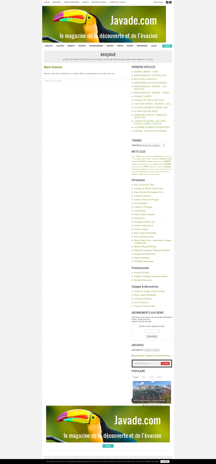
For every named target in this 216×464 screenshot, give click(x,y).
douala (155, 161)
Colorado (135, 161)
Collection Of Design (143, 207)
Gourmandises (96, 46)
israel (151, 164)
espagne (134, 164)
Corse (142, 161)
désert (168, 161)
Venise (146, 174)
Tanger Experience (142, 257)
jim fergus (161, 164)
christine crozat (166, 159)
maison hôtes (136, 167)
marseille (159, 167)
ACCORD (165, 461)
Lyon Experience (141, 302)
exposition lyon (143, 164)
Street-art (135, 174)
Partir (120, 46)
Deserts (71, 46)
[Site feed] (170, 2)
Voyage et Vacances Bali (144, 306)
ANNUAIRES (56, 2)
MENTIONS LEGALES (99, 2)
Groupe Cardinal (141, 229)
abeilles (133, 156)
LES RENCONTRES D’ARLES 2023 (151, 107)
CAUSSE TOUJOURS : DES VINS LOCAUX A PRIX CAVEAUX (149, 122)
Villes (153, 46)
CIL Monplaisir (140, 203)
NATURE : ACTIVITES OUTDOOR (150, 131)
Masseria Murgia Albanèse (145, 246)
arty (164, 156)
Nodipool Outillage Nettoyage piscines (150, 276)
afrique (138, 156)
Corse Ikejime (140, 210)
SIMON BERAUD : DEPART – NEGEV (152, 92)
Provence (169, 169)
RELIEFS (130, 46)
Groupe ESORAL (142, 272)
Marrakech (153, 167)
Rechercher (159, 2)
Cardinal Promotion (142, 196)
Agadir (143, 156)
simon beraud (160, 171)
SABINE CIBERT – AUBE (146, 71)
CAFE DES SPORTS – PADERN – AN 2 (152, 104)
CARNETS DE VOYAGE (117, 2)
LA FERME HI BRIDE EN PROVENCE (152, 127)
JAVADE (47, 2)
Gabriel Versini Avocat (143, 225)
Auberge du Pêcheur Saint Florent (148, 188)
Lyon (167, 163)
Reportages (142, 46)
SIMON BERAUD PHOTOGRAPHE (150, 83)
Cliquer (165, 363)
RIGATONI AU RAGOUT (145, 79)
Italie (155, 164)
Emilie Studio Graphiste (144, 214)
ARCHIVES (137, 350)
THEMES (136, 145)
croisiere (148, 161)
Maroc (146, 166)
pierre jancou (162, 169)
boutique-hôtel (140, 159)
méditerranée (136, 169)
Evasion (82, 46)
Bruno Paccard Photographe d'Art (148, 192)
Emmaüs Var (139, 218)
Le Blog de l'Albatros (143, 298)
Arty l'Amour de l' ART (144, 185)
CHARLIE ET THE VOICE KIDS (149, 100)
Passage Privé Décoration (145, 254)
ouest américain (152, 169)
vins (149, 174)
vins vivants (155, 174)
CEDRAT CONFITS (143, 96)
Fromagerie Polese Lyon (144, 222)
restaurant (143, 171)
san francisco (151, 171)
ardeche (148, 156)
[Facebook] (167, 2)
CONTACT (85, 2)
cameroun (155, 159)
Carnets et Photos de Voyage (146, 199)
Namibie (144, 169)
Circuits (48, 46)
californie (148, 159)
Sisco (167, 171)
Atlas (133, 159)
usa (141, 173)
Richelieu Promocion (143, 280)
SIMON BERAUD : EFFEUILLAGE (150, 75)
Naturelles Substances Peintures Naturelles (152, 250)
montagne (167, 166)
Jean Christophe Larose (144, 236)
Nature (110, 46)
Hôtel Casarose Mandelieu (145, 233)
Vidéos (167, 46)
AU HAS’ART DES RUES (146, 111)
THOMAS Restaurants (143, 261)
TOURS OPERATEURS (71, 2)
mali (141, 167)
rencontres (135, 171)
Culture (60, 46)
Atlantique (168, 156)
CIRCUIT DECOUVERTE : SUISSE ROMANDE (149, 400)
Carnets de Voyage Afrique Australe (149, 291)
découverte (161, 161)
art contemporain (157, 156)
